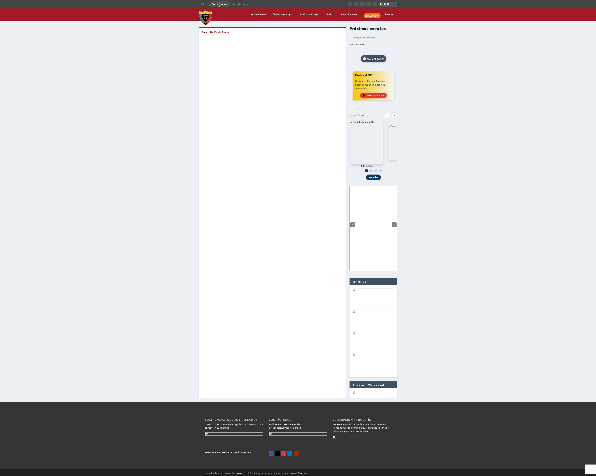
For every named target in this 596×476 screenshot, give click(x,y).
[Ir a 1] (366, 170)
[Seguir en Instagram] (283, 453)
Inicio (202, 4)
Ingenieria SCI (241, 473)
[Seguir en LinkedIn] (289, 453)
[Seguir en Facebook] (271, 453)
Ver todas (373, 177)
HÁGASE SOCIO (372, 16)
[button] (394, 224)
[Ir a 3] (376, 170)
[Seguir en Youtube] (296, 453)
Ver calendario (357, 44)
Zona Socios (219, 4)
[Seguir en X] (277, 453)
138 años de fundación (297, 473)
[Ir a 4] (380, 170)
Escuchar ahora (375, 95)
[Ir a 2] (371, 170)
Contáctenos (240, 4)
